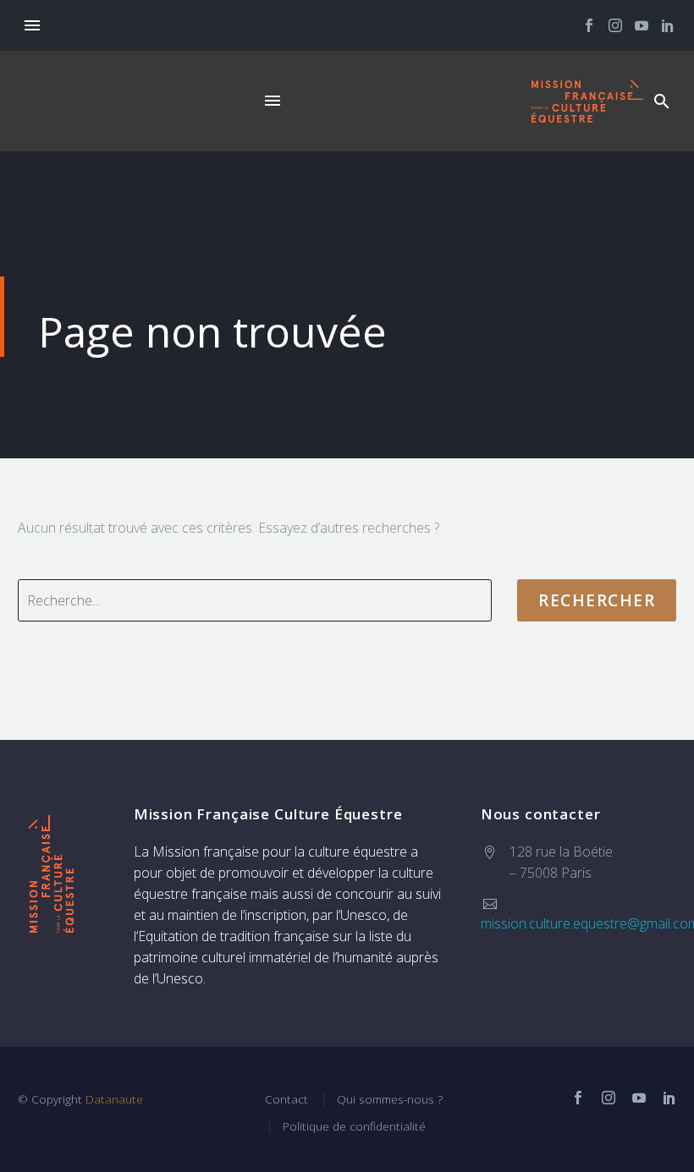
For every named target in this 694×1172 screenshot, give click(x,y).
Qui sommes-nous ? (390, 1099)
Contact (286, 1099)
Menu (32, 25)
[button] (662, 101)
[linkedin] (669, 1097)
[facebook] (578, 1097)
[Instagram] (615, 25)
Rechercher (596, 600)
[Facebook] (589, 25)
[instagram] (608, 1097)
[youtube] (639, 1097)
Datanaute (114, 1099)
